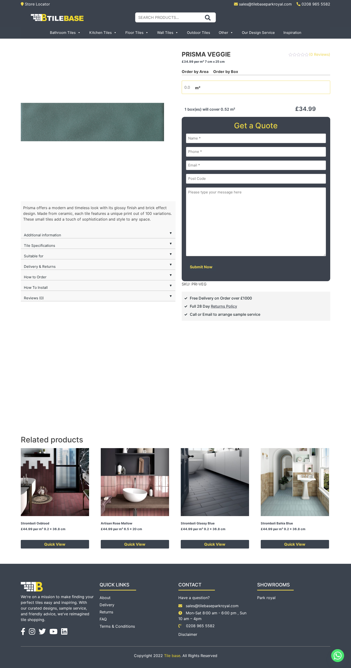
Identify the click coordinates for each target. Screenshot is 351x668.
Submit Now (201, 266)
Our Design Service (258, 32)
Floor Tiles (134, 32)
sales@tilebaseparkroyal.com (265, 4)
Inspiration (292, 32)
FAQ (103, 619)
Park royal (266, 597)
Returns (106, 612)
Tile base (172, 655)
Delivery (107, 604)
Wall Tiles (165, 32)
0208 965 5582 (315, 4)
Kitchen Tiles (100, 32)
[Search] (208, 18)
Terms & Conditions (117, 626)
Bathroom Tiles (63, 32)
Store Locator (37, 4)
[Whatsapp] (337, 655)
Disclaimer (187, 634)
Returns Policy (224, 306)
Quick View (54, 544)
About (105, 597)
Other (223, 32)
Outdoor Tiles (198, 32)
